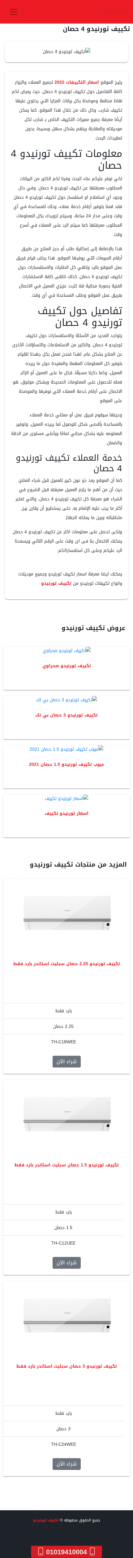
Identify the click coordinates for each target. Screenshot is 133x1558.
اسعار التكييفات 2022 (76, 82)
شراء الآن (67, 1061)
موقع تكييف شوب (113, 1540)
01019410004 (66, 1552)
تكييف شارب (119, 1532)
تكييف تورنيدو (56, 583)
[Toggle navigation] (13, 12)
